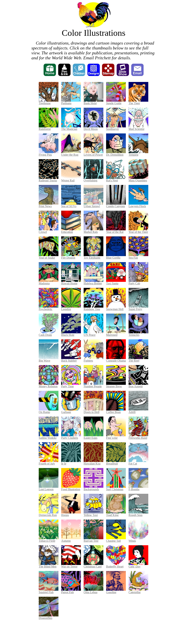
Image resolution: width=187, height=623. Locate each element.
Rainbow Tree (92, 309)
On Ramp (44, 412)
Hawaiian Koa (92, 463)
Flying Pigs (45, 154)
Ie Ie (63, 463)
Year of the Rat (114, 231)
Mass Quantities (138, 180)
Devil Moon (91, 129)
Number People (93, 386)
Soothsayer (112, 129)
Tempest (133, 154)
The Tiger (134, 103)
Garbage (66, 412)
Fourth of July (47, 463)
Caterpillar (135, 592)
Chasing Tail (113, 540)
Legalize (66, 309)
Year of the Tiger (138, 231)
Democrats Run (48, 515)
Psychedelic (45, 309)
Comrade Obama (116, 360)
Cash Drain (45, 334)
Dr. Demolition (114, 154)
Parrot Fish (67, 592)
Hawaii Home (69, 283)
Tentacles (134, 334)
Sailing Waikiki (47, 437)
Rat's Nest (112, 180)
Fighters (88, 360)
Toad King (112, 515)
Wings (132, 540)
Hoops (65, 515)
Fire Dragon (68, 257)
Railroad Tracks (48, 180)
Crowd (43, 231)
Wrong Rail (68, 180)
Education (67, 231)
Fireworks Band (138, 437)
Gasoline (111, 592)
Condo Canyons (115, 206)
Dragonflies (45, 618)
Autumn (66, 540)
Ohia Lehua (90, 592)
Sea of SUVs (68, 206)
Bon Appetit (136, 386)
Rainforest (45, 129)
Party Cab (134, 283)
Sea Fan (133, 257)
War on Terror (69, 566)
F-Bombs (134, 489)
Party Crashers (69, 437)
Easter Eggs (90, 437)
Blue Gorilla (113, 257)
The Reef (134, 360)
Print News (45, 206)
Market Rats (91, 231)
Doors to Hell (91, 412)
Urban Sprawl (92, 206)
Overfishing (90, 180)
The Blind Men (47, 566)
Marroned (111, 334)
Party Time (67, 386)
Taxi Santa (112, 283)
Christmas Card (93, 566)
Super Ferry (135, 309)
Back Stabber (69, 360)
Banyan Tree (91, 540)
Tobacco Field (47, 540)
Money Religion (48, 386)
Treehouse (45, 103)
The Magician (69, 129)
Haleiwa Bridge (93, 283)
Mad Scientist (136, 129)
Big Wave (44, 360)
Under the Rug (69, 154)
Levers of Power (93, 154)
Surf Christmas (114, 489)
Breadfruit (112, 463)
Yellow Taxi (91, 515)
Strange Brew (114, 386)
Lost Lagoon (46, 489)
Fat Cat (133, 463)
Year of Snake (47, 257)
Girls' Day (134, 566)
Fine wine (112, 437)
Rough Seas (135, 515)
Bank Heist (90, 103)
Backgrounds (91, 489)
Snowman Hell (114, 309)
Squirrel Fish (46, 592)
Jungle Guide (113, 103)
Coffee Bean (113, 412)
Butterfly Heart (114, 566)
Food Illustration (70, 489)
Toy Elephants (92, 257)
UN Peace (90, 334)
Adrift (132, 412)
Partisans (66, 103)
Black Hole (67, 334)
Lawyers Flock (137, 206)
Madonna (44, 283)
